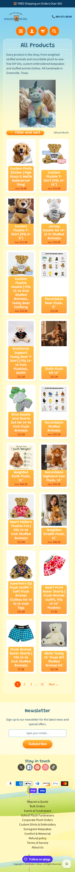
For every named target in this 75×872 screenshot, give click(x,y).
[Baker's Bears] (15, 16)
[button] (25, 133)
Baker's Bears (36, 864)
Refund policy (37, 838)
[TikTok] (53, 767)
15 (42, 684)
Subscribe (37, 744)
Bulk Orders (37, 806)
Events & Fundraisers (37, 811)
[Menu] (21, 31)
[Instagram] (45, 767)
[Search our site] (54, 31)
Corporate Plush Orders (37, 820)
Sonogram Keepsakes (37, 829)
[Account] (32, 31)
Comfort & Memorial (37, 834)
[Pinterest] (37, 767)
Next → (53, 684)
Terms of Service (37, 843)
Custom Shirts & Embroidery (37, 824)
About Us (37, 847)
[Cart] (43, 31)
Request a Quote (37, 802)
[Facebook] (29, 767)
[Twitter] (21, 767)
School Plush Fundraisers (37, 815)
